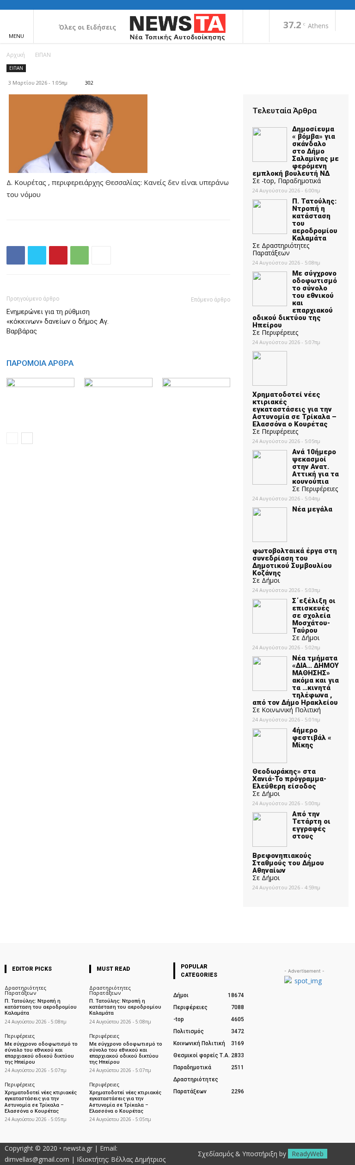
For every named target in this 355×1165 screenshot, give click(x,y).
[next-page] (27, 438)
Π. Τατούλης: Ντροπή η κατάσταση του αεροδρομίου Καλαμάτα (41, 1007)
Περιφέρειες (20, 1035)
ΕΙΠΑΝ (43, 55)
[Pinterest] (58, 255)
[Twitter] (37, 255)
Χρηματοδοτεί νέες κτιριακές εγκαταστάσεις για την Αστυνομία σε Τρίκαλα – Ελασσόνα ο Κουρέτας (41, 1102)
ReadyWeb (308, 1153)
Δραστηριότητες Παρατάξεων (25, 990)
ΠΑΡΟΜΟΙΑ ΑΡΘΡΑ (39, 363)
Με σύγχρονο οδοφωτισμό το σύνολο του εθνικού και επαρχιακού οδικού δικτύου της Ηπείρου (41, 1053)
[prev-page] (12, 438)
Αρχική (15, 55)
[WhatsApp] (79, 255)
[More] (101, 255)
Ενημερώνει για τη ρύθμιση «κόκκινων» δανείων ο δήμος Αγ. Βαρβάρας (57, 321)
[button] (345, 21)
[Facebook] (256, 27)
